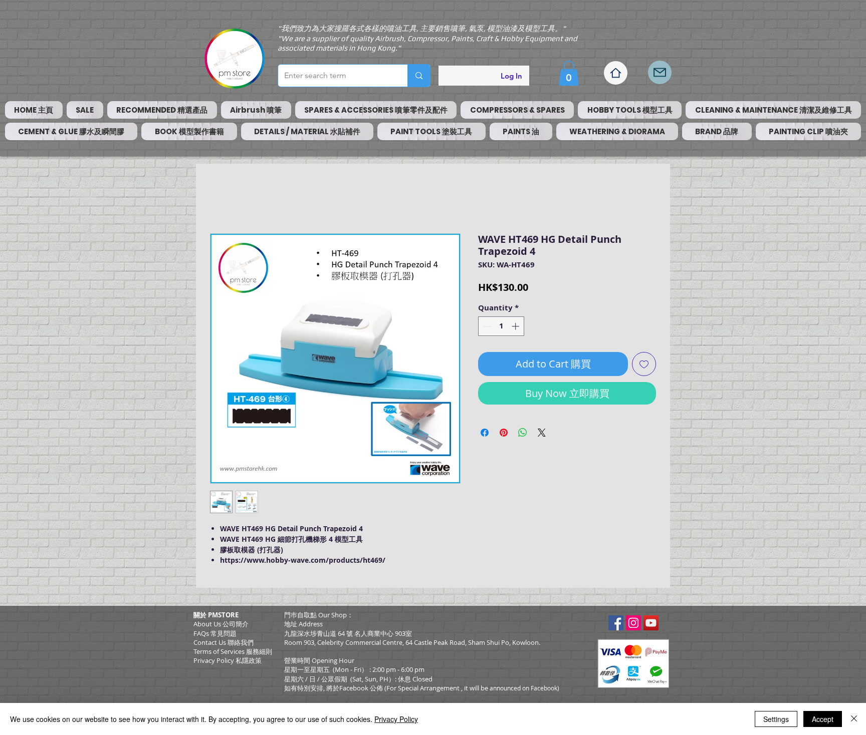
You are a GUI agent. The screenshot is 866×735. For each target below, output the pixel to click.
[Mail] (660, 72)
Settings (776, 719)
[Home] (615, 73)
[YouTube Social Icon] (651, 622)
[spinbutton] (501, 326)
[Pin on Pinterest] (504, 433)
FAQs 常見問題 (215, 633)
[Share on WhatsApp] (523, 433)
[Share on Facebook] (485, 433)
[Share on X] (542, 433)
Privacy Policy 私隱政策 (227, 660)
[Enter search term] (418, 76)
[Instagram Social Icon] (633, 622)
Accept (822, 719)
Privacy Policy (396, 719)
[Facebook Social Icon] (615, 622)
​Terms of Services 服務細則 (232, 651)
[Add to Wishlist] (644, 364)
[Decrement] (486, 326)
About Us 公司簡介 (221, 623)
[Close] (854, 719)
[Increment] (516, 326)
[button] (568, 73)
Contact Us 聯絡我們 (223, 642)
